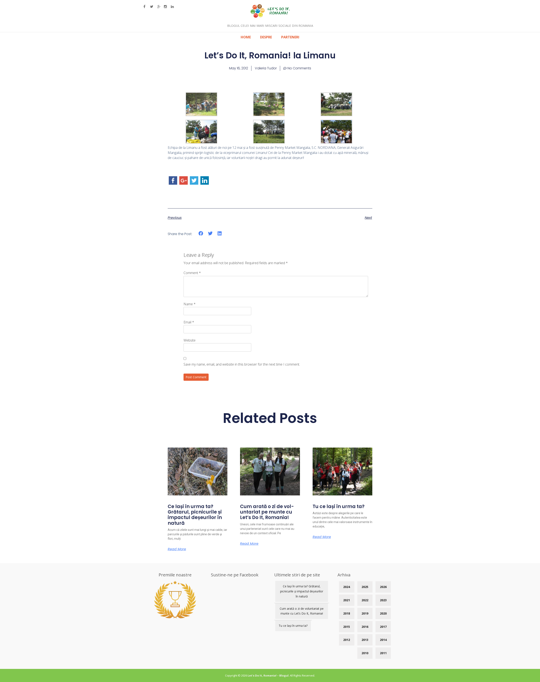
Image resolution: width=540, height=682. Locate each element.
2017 (383, 627)
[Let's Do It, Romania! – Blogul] (270, 16)
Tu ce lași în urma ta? (338, 506)
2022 (365, 600)
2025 (365, 587)
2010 (365, 653)
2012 (346, 640)
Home (246, 37)
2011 (383, 653)
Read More (177, 549)
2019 (365, 613)
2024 (346, 587)
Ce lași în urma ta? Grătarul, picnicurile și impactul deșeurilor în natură (195, 514)
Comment (192, 272)
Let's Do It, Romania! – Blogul (268, 675)
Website (190, 340)
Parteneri (290, 37)
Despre (266, 37)
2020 (383, 613)
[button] (200, 233)
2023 (383, 600)
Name (190, 304)
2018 (346, 613)
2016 (365, 627)
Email (189, 322)
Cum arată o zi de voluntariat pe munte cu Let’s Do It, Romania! (267, 512)
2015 (346, 627)
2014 (383, 640)
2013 (365, 640)
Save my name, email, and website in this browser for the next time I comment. (242, 364)
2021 (346, 600)
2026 (383, 587)
